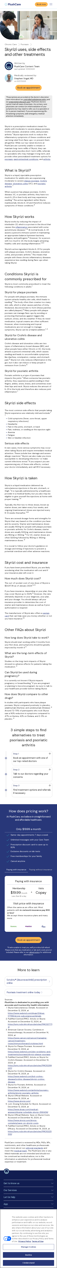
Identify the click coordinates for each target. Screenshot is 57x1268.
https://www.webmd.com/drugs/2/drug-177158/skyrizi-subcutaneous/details (26, 1014)
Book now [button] (41, 4)
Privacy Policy (24, 1241)
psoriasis (9, 159)
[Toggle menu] (51, 4)
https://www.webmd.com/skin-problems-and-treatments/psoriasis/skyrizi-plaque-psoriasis (29, 1053)
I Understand (29, 1263)
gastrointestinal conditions (26, 159)
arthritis (46, 159)
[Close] (54, 1213)
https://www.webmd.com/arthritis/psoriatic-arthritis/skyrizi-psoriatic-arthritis (28, 1091)
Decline (28, 1255)
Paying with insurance (16, 869)
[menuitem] (13, 4)
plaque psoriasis (31, 181)
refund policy (34, 952)
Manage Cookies (28, 1247)
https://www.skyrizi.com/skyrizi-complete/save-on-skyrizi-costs (23, 1121)
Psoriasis (25, 44)
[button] (32, 758)
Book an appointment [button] (28, 87)
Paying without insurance (40, 869)
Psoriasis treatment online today (23, 992)
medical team (20, 1151)
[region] (28, 1238)
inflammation (21, 227)
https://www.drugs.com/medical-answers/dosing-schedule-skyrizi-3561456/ (28, 1110)
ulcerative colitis (20, 183)
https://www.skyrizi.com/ (19, 1101)
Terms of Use (37, 1241)
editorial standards (34, 1148)
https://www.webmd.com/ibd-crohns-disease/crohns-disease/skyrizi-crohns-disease (26, 1079)
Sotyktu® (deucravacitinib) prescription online (27, 981)
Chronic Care (11, 44)
